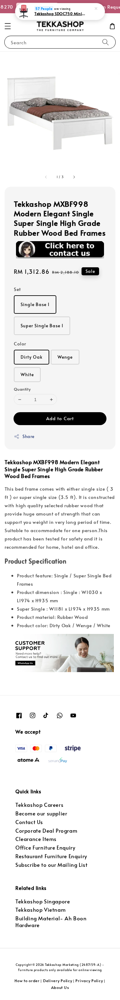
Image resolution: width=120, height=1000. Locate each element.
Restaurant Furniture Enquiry (51, 856)
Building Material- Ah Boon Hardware (51, 922)
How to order (26, 980)
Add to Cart (60, 418)
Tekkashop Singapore (42, 901)
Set (17, 289)
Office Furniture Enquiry (45, 847)
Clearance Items (36, 839)
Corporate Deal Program (46, 830)
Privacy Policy (89, 980)
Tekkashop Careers (39, 804)
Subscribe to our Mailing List (51, 864)
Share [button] (28, 436)
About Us (60, 987)
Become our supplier (41, 813)
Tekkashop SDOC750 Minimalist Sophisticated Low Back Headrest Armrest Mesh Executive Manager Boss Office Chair (60, 13)
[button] (7, 26)
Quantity (22, 389)
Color (20, 343)
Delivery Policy (57, 980)
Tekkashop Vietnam (40, 909)
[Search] (105, 42)
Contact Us (29, 822)
